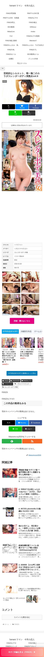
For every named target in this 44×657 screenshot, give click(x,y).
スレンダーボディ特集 (11, 387)
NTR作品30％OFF (10, 331)
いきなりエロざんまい (23, 384)
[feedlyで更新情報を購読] (12, 441)
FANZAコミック (11, 646)
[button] (28, 113)
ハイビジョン (8, 384)
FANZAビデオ (27, 380)
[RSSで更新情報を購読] (32, 441)
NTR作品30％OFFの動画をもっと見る (22, 373)
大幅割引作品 (26, 331)
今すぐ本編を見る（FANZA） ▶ (22, 652)
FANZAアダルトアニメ (32, 646)
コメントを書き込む (22, 617)
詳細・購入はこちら (22, 321)
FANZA (6, 380)
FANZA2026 (16, 380)
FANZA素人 (32, 643)
